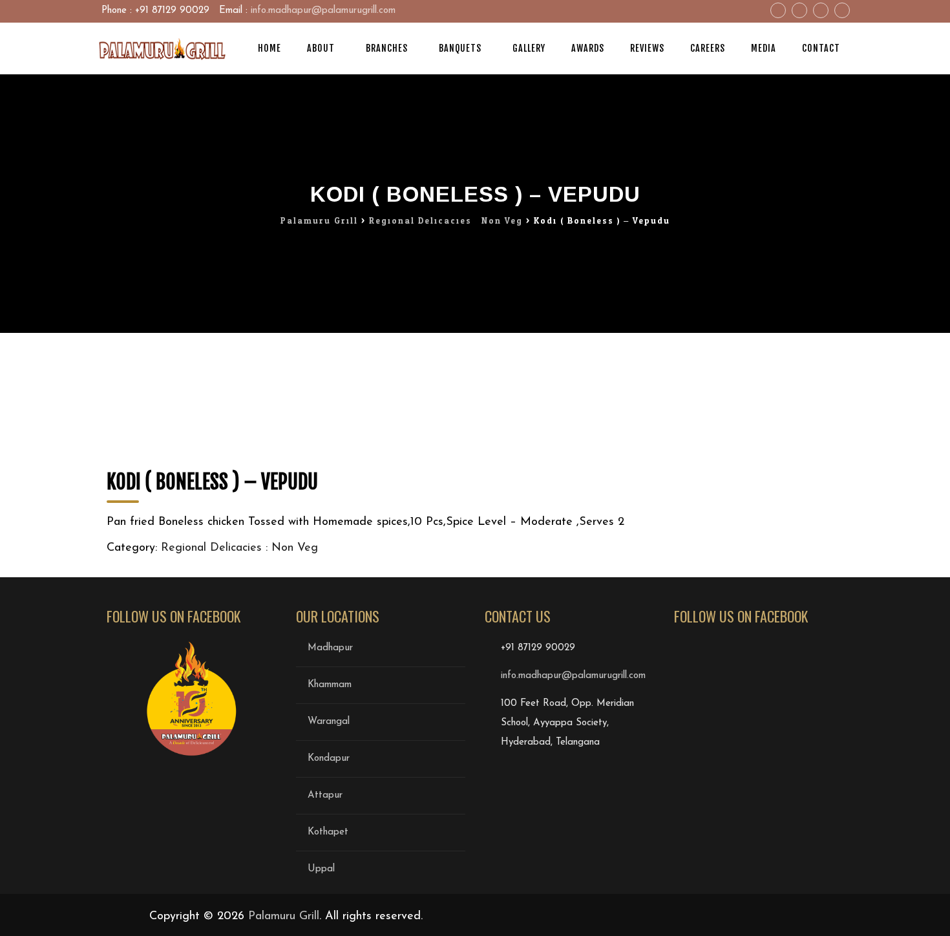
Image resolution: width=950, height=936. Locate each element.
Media (763, 48)
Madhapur (330, 648)
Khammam (330, 685)
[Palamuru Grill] (161, 48)
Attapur (325, 795)
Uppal (321, 869)
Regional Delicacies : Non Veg (239, 548)
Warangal (329, 722)
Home (269, 48)
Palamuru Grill (283, 916)
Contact (821, 48)
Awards (587, 48)
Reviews (647, 48)
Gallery (528, 48)
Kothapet (328, 832)
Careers (707, 48)
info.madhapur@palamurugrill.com (323, 11)
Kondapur (329, 758)
